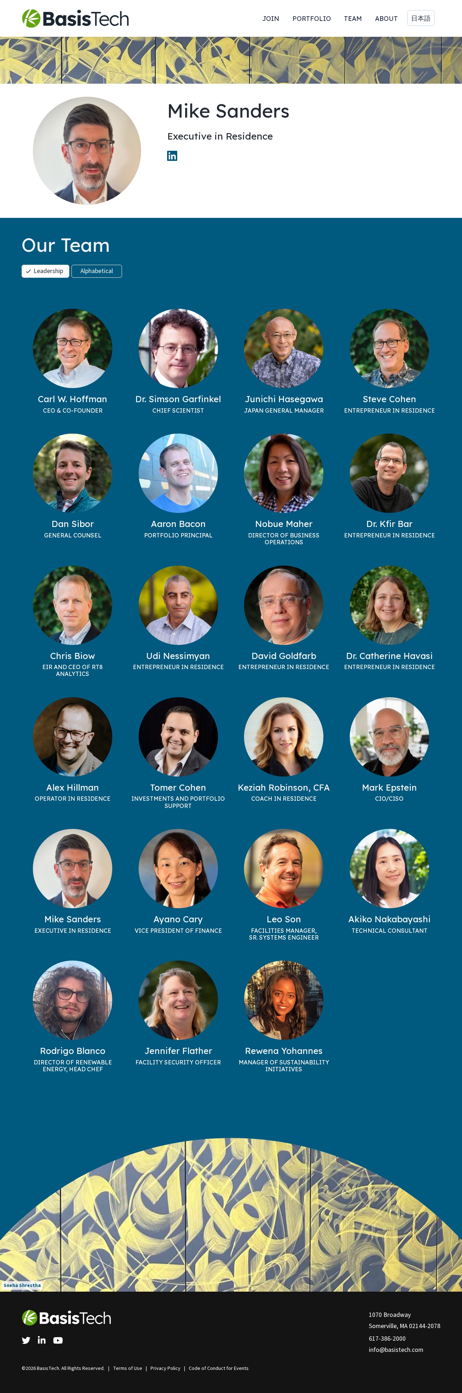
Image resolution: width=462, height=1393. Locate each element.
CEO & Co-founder (73, 410)
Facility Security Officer (178, 1062)
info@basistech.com (396, 1349)
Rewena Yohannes (284, 1050)
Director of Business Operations (283, 539)
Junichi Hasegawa (284, 399)
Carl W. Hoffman (72, 399)
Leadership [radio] (48, 271)
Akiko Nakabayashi (389, 919)
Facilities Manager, (284, 934)
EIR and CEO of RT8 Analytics (72, 670)
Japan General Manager (284, 410)
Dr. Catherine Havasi (389, 655)
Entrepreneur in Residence (389, 410)
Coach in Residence (284, 798)
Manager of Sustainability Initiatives (284, 1066)
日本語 (421, 18)
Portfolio (311, 18)
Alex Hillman (72, 787)
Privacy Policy (165, 1368)
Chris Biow (72, 655)
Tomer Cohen (178, 787)
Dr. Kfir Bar (389, 523)
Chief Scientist (178, 410)
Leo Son (284, 919)
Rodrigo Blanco (72, 1050)
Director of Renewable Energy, (73, 1066)
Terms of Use (127, 1368)
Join (270, 18)
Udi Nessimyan (178, 655)
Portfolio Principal (178, 535)
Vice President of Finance (178, 930)
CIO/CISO (389, 798)
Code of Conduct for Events (219, 1368)
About (386, 18)
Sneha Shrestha (22, 1285)
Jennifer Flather (178, 1050)
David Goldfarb (284, 655)
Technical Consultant (389, 930)
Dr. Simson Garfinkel (178, 399)
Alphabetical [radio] (96, 271)
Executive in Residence (72, 930)
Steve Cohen (389, 399)
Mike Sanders (72, 919)
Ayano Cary (178, 919)
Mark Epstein (389, 787)
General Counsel (72, 535)
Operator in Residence (72, 798)
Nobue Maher (284, 523)
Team (353, 18)
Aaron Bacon (178, 523)
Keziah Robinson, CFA (284, 787)
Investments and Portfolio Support (178, 802)
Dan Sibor (73, 523)
